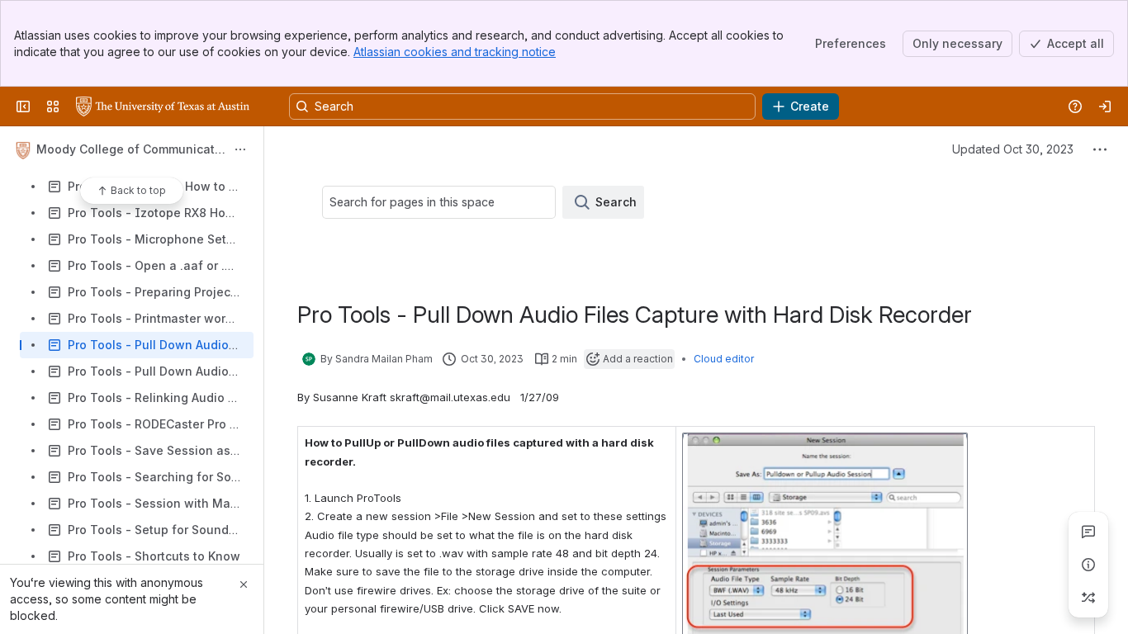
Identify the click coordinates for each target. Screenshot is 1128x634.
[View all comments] (1088, 531)
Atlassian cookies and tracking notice (454, 52)
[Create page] (1088, 597)
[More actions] (240, 149)
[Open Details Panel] (1088, 564)
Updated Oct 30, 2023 (1012, 149)
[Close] (244, 584)
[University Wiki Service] (163, 106)
